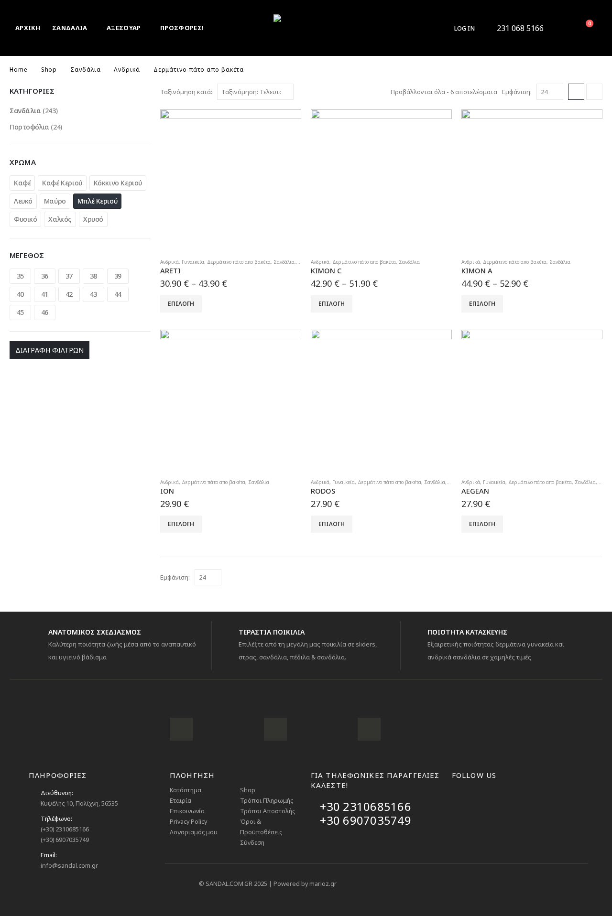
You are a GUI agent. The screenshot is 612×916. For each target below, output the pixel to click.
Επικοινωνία (187, 811)
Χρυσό (93, 219)
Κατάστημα (185, 790)
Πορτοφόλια (29, 126)
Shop (247, 790)
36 (44, 275)
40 (20, 294)
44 (117, 294)
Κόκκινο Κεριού (118, 182)
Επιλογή (181, 304)
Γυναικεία (193, 262)
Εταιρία (180, 801)
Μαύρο (55, 200)
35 (20, 275)
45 (20, 312)
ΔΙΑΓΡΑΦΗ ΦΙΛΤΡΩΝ (49, 350)
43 (93, 294)
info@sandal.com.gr (69, 866)
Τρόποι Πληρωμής (266, 801)
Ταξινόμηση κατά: (186, 91)
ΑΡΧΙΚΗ (27, 27)
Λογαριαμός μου (194, 832)
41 (44, 294)
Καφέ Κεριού (62, 182)
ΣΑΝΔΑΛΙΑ (69, 27)
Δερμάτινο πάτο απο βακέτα (239, 262)
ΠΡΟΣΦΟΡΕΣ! (182, 27)
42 (69, 294)
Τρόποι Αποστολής (267, 811)
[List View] (594, 92)
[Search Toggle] (559, 28)
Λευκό (23, 200)
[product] (230, 179)
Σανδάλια (284, 262)
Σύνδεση (252, 843)
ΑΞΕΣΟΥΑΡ (124, 27)
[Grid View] (576, 92)
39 (117, 275)
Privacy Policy (188, 822)
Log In (464, 28)
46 (44, 312)
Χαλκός (59, 219)
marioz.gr (323, 884)
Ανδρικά (169, 262)
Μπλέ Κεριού (97, 200)
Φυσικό (25, 219)
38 (93, 275)
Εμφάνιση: (517, 91)
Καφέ (22, 182)
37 (69, 275)
